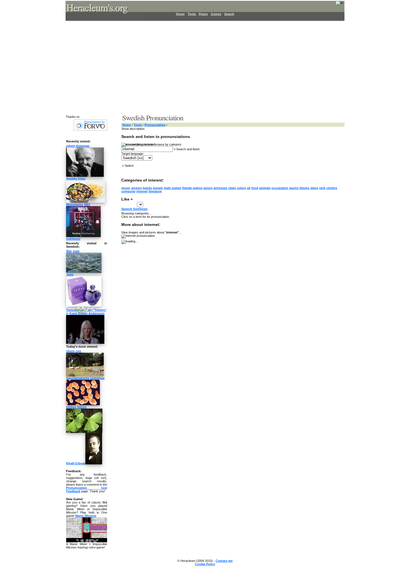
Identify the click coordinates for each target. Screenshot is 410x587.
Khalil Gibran (75, 463)
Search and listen (188, 149)
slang (314, 188)
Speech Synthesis (134, 209)
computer (128, 191)
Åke (69, 251)
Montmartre (74, 204)
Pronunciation (154, 125)
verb (322, 188)
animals (265, 188)
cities (232, 188)
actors (208, 188)
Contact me (224, 560)
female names (192, 188)
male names (172, 188)
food (254, 188)
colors (241, 188)
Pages (203, 14)
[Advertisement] (202, 67)
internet (142, 191)
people (158, 188)
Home (180, 14)
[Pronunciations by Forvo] (90, 129)
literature (155, 191)
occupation (279, 188)
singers (136, 188)
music (125, 188)
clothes (331, 188)
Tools (192, 14)
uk (248, 188)
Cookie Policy (205, 564)
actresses (220, 188)
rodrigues (73, 238)
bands (147, 188)
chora (70, 351)
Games (216, 14)
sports (293, 188)
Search (229, 14)
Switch (129, 165)
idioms (304, 188)
